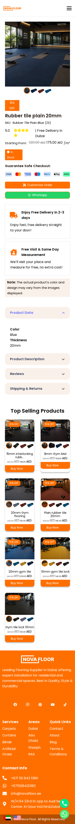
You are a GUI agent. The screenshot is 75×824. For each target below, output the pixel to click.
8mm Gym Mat (55, 454)
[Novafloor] (37, 659)
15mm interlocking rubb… (19, 455)
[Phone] (64, 803)
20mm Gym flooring (20, 514)
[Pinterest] (40, 704)
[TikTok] (65, 704)
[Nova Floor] (12, 8)
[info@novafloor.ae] (6, 794)
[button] (69, 8)
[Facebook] (15, 704)
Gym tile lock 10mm (19, 627)
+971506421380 (23, 785)
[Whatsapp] (64, 814)
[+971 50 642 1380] (6, 778)
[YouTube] (53, 704)
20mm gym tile (20, 572)
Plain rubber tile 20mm (55, 514)
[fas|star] (7, 817)
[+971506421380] (6, 786)
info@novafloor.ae (26, 793)
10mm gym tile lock (55, 572)
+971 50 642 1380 (24, 778)
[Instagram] (28, 704)
